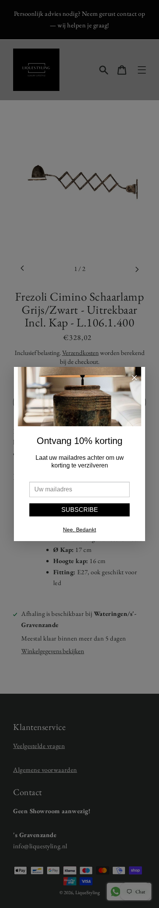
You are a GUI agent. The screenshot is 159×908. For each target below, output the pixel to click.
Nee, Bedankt (79, 529)
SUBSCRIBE (79, 509)
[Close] (134, 379)
